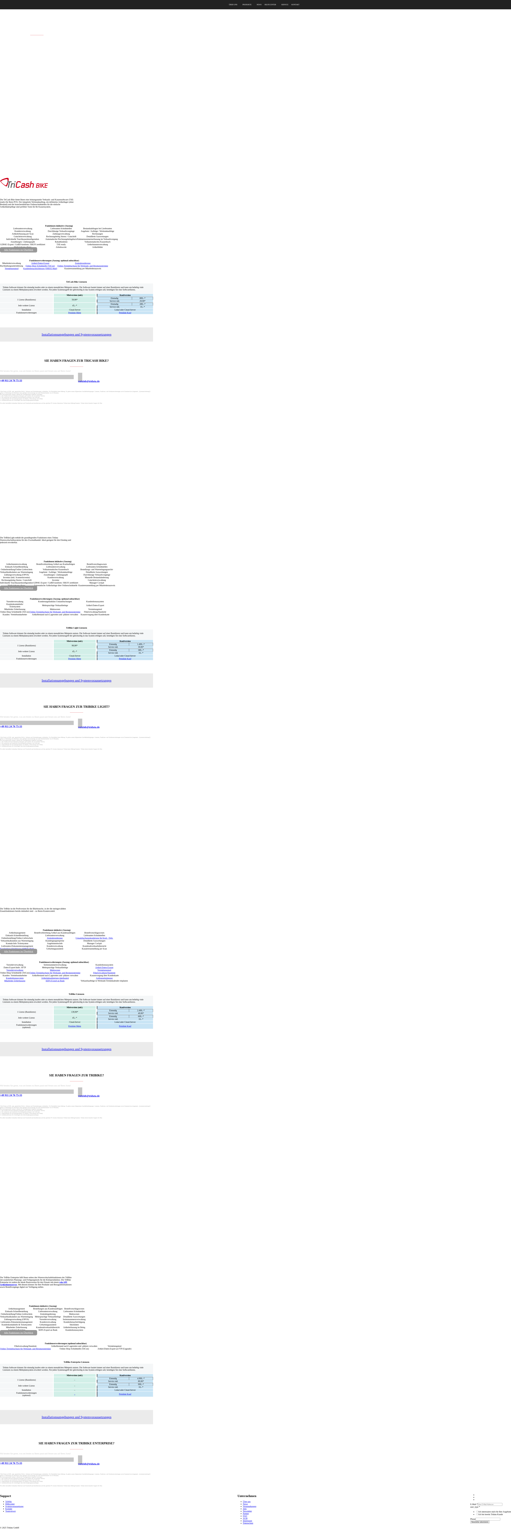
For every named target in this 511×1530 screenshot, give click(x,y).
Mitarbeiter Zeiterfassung (14, 981)
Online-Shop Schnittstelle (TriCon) (40, 266)
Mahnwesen (55, 970)
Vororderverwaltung (14, 970)
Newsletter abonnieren (479, 1522)
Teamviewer (10, 1511)
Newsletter (247, 1511)
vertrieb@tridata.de (89, 381)
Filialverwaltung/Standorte (104, 973)
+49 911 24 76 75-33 (11, 380)
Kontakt (8, 1509)
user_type (475, 1507)
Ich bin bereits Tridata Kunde (490, 1514)
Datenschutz (248, 1523)
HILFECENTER (270, 5)
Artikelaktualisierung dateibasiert (55, 978)
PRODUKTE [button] (247, 5)
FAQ (245, 1516)
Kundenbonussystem (15, 978)
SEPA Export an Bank (55, 981)
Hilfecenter (10, 1504)
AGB (245, 1518)
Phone (473, 1519)
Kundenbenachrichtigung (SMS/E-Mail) (40, 268)
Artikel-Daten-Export (40, 263)
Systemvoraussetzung (14, 1506)
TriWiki (8, 1501)
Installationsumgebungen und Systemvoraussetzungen (76, 334)
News (245, 1504)
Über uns (247, 1501)
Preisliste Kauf (125, 313)
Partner (246, 1513)
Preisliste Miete (74, 313)
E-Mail (474, 1504)
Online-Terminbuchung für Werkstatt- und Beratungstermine (82, 266)
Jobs (245, 1509)
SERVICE (284, 5)
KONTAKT (295, 5)
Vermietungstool (11, 268)
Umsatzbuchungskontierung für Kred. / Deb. (94, 938)
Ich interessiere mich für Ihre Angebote (494, 1512)
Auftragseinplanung (104, 978)
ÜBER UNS (233, 5)
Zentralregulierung (82, 263)
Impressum (247, 1521)
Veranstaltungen (249, 1506)
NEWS (259, 5)
